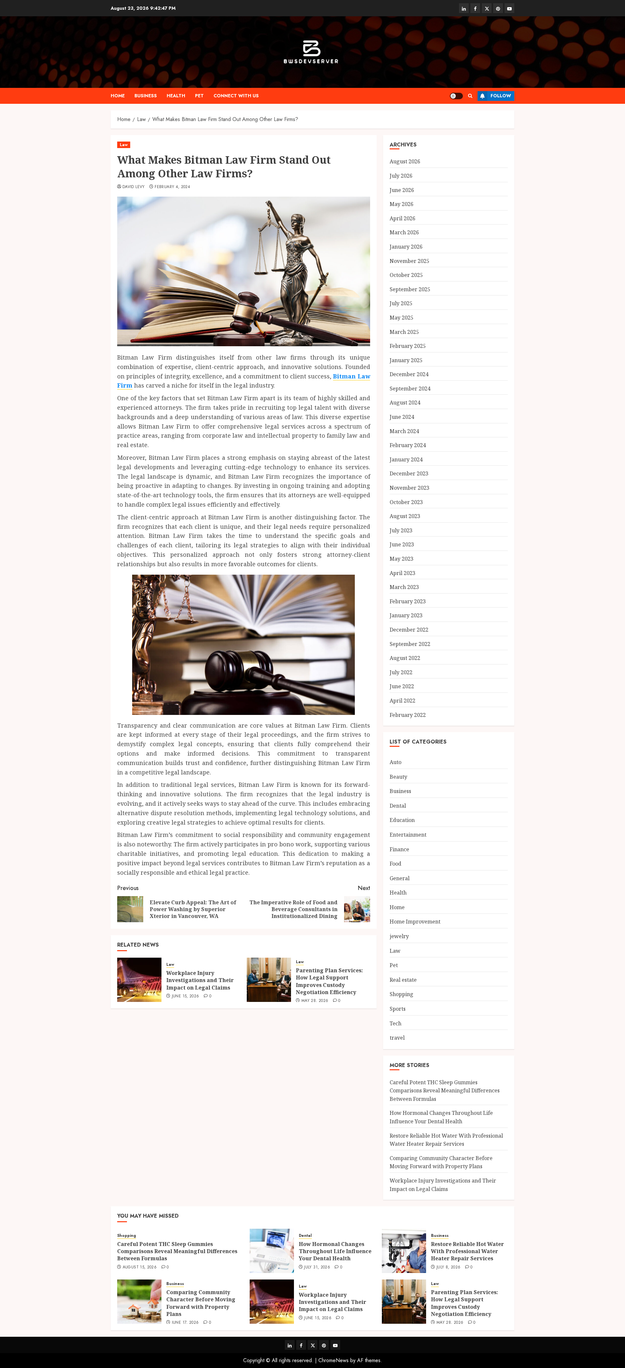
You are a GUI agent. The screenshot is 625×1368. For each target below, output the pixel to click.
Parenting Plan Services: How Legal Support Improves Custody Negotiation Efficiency (329, 981)
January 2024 (406, 459)
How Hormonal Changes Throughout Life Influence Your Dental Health (335, 1251)
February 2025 (408, 345)
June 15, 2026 (185, 996)
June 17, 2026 (185, 1322)
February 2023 (408, 601)
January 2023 (406, 615)
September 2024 (410, 388)
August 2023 (405, 516)
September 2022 (410, 644)
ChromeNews (333, 1360)
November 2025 (409, 261)
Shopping (401, 994)
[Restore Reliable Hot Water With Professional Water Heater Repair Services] (404, 1251)
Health (176, 95)
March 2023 (404, 587)
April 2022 (402, 700)
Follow (501, 95)
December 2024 (409, 374)
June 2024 (402, 416)
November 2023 (409, 487)
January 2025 (406, 360)
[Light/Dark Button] (456, 96)
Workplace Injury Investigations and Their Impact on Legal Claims (200, 980)
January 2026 (406, 246)
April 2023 (402, 573)
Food (395, 863)
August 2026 (405, 161)
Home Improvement (415, 921)
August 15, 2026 (140, 1267)
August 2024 (405, 402)
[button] (470, 95)
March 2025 (404, 331)
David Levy (133, 187)
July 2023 (401, 530)
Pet (199, 95)
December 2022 (409, 629)
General (400, 878)
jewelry (399, 936)
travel (397, 1037)
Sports (398, 1008)
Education (402, 820)
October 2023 (406, 502)
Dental (398, 805)
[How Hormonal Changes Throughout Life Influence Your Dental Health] (272, 1251)
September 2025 (410, 289)
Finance (399, 849)
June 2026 (402, 190)
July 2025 (401, 303)
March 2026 (404, 232)
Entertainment (408, 834)
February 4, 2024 (172, 187)
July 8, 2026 (448, 1267)
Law (124, 145)
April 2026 (402, 218)
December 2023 (409, 473)
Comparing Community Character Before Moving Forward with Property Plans (441, 1162)
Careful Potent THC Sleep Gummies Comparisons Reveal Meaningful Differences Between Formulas (445, 1090)
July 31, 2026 (317, 1267)
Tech (395, 1023)
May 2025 (401, 317)
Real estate (403, 979)
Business (145, 95)
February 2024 (408, 445)
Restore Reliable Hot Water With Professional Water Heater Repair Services (467, 1251)
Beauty (398, 776)
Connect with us (236, 95)
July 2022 (401, 672)
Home (118, 95)
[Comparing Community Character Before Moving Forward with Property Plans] (139, 1301)
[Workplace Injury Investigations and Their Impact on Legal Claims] (139, 980)
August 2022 (405, 658)
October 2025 (406, 275)
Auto (395, 762)
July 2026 (401, 175)
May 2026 (401, 204)
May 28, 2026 (314, 1001)
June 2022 (402, 686)
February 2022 (408, 714)
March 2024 (404, 431)
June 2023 (402, 544)
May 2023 (401, 558)
